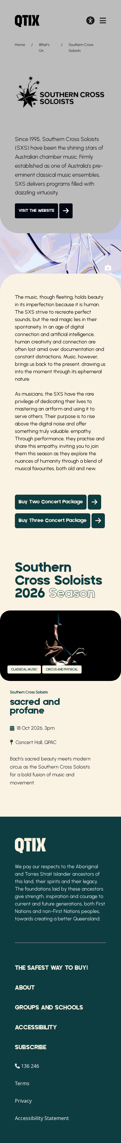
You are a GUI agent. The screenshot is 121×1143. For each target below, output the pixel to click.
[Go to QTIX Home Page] (27, 21)
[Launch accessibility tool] (90, 21)
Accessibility (36, 1027)
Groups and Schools (49, 1007)
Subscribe (30, 1047)
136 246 (30, 1066)
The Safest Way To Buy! (51, 968)
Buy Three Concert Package (53, 521)
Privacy (23, 1100)
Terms (22, 1083)
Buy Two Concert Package (51, 502)
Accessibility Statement (42, 1118)
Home (20, 45)
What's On (44, 48)
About (25, 987)
